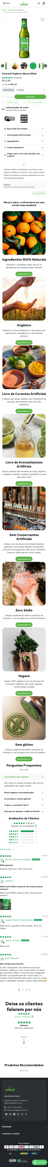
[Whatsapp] (18, 1114)
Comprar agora (13, 102)
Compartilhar (40, 193)
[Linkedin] (14, 1114)
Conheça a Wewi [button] (11, 1134)
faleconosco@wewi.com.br (17, 1110)
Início (4, 10)
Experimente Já (24, 274)
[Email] (22, 1114)
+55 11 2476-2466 (14, 1107)
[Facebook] (6, 1114)
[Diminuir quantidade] (4, 97)
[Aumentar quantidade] (11, 97)
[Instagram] (10, 1114)
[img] (5, 856)
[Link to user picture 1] (5, 904)
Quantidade (8, 90)
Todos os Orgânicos (15, 10)
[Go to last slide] (2, 65)
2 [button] (22, 989)
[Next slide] (45, 65)
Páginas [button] (6, 1127)
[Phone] (26, 1114)
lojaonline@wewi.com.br (13, 1103)
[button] (6, 3)
